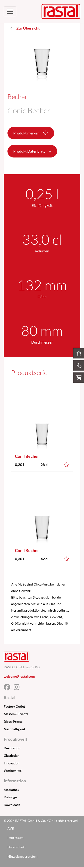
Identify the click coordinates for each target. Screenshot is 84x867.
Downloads (12, 805)
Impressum (15, 838)
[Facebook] (9, 688)
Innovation (11, 763)
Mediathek (11, 790)
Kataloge (10, 797)
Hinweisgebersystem (22, 856)
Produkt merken (26, 133)
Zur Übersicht (28, 28)
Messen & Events (16, 714)
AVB (10, 828)
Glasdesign (11, 755)
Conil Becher (27, 456)
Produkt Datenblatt (29, 151)
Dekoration (12, 748)
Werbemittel (13, 771)
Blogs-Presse (13, 721)
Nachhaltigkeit (14, 729)
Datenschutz (16, 847)
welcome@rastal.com (19, 676)
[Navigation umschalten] (10, 11)
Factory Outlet (14, 706)
